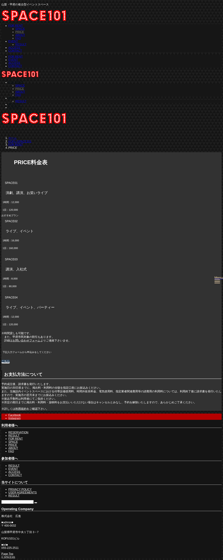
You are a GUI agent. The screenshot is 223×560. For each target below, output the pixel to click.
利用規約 (20, 408)
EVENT (13, 41)
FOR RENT (15, 25)
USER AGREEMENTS (22, 492)
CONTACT (15, 50)
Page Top (7, 553)
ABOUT (20, 35)
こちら (5, 361)
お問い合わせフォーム (26, 340)
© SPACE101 (8, 557)
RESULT (20, 44)
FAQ (18, 38)
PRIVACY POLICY (20, 489)
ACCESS (14, 47)
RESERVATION (18, 432)
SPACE (20, 28)
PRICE (19, 31)
